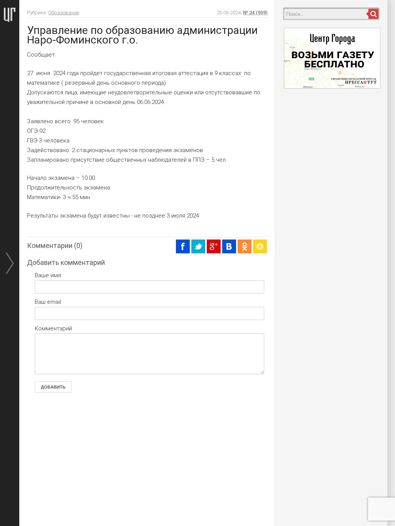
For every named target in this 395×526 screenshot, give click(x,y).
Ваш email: (48, 301)
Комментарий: (54, 328)
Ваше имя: (48, 275)
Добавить (53, 387)
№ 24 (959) (255, 12)
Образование (63, 12)
